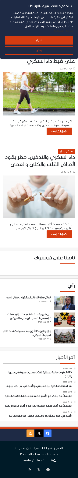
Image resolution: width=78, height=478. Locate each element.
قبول (39, 40)
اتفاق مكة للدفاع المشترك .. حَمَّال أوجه (28, 297)
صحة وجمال (66, 151)
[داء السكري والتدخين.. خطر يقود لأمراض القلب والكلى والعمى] (39, 196)
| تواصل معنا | (28, 460)
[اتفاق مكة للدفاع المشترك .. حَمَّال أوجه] (64, 303)
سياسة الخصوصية (63, 30)
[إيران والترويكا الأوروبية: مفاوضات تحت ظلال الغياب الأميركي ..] (64, 336)
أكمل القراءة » (59, 131)
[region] (39, 29)
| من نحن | (42, 460)
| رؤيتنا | (53, 460)
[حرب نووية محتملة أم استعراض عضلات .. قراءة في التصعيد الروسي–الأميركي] (64, 320)
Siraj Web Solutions (46, 454)
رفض (39, 50)
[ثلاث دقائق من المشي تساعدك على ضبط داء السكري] (39, 93)
